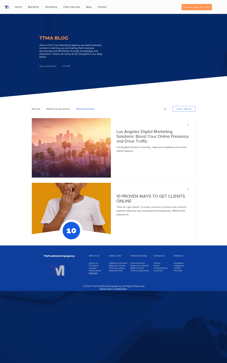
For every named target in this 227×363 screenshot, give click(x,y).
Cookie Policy (120, 289)
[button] (33, 7)
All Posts (36, 108)
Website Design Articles (58, 108)
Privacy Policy (106, 289)
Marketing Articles (85, 108)
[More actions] (189, 124)
